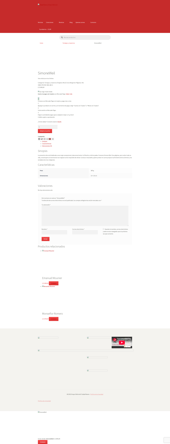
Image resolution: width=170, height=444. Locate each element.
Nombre (45, 229)
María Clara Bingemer (69, 83)
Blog (71, 22)
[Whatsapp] (47, 139)
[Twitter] (42, 139)
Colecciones (49, 22)
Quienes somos (80, 22)
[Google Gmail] (50, 139)
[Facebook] (39, 139)
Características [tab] (46, 144)
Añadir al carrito (45, 131)
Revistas (61, 22)
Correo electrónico (78, 229)
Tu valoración (46, 205)
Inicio (41, 43)
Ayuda (59, 122)
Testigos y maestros (69, 43)
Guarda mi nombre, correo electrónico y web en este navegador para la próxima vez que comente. (115, 231)
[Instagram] (44, 139)
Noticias (40, 22)
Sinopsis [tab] (44, 141)
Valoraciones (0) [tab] (47, 146)
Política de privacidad (96, 394)
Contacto (93, 22)
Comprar (53, 283)
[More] (53, 139)
